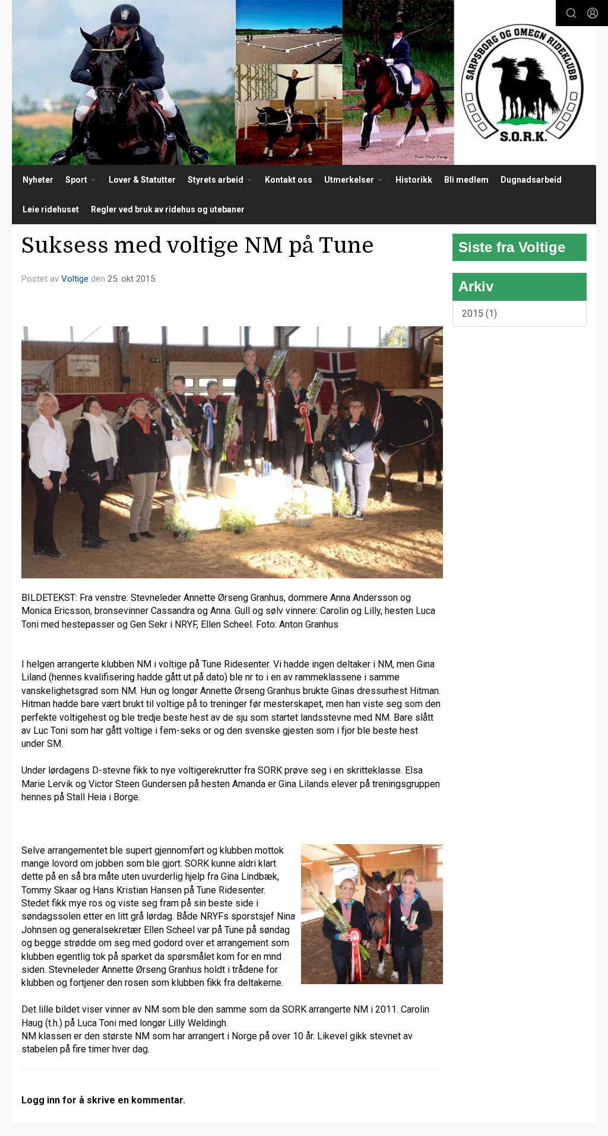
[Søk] (571, 13)
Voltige (74, 278)
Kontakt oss (288, 179)
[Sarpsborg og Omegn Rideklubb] (304, 82)
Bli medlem (466, 179)
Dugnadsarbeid (531, 179)
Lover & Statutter (142, 179)
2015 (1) (479, 313)
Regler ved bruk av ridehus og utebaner (168, 209)
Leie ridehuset (51, 209)
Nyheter (38, 179)
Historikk (413, 179)
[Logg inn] (592, 13)
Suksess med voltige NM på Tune (197, 245)
